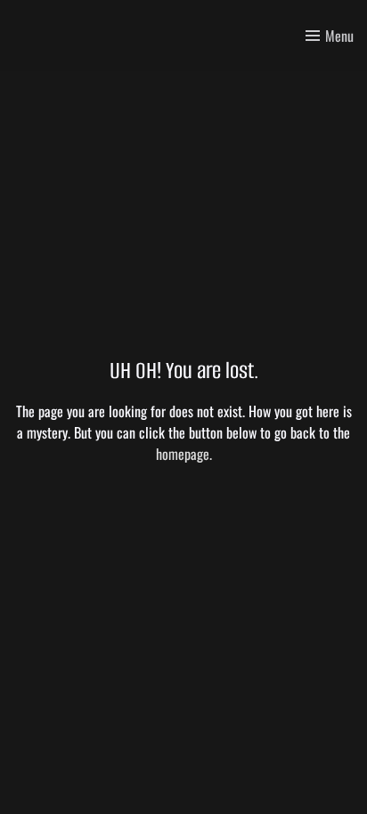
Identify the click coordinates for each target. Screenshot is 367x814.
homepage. (184, 453)
